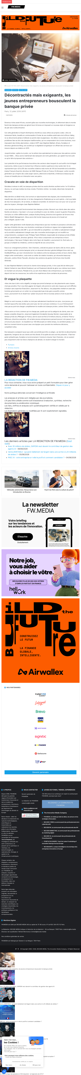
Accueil (8, 86)
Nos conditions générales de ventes (12, 936)
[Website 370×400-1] (40, 682)
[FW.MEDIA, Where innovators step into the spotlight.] (16, 7)
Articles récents (13, 348)
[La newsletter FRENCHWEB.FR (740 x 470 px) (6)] (40, 546)
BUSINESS (8, 90)
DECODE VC (47, 836)
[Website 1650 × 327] (40, 22)
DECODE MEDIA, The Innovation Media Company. (52, 949)
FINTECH (15, 90)
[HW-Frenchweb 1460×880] (40, 596)
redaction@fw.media (28, 803)
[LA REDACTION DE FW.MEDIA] (17, 375)
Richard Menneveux (24, 931)
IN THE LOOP (16, 86)
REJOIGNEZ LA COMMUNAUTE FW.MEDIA (60, 804)
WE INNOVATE (48, 847)
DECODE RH (47, 827)
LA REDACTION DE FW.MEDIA (21, 380)
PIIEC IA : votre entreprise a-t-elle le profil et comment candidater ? (36, 457)
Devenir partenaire (40, 772)
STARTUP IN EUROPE (50, 841)
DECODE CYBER (49, 822)
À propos (11, 345)
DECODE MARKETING (50, 830)
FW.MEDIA (13, 794)
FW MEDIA (47, 817)
